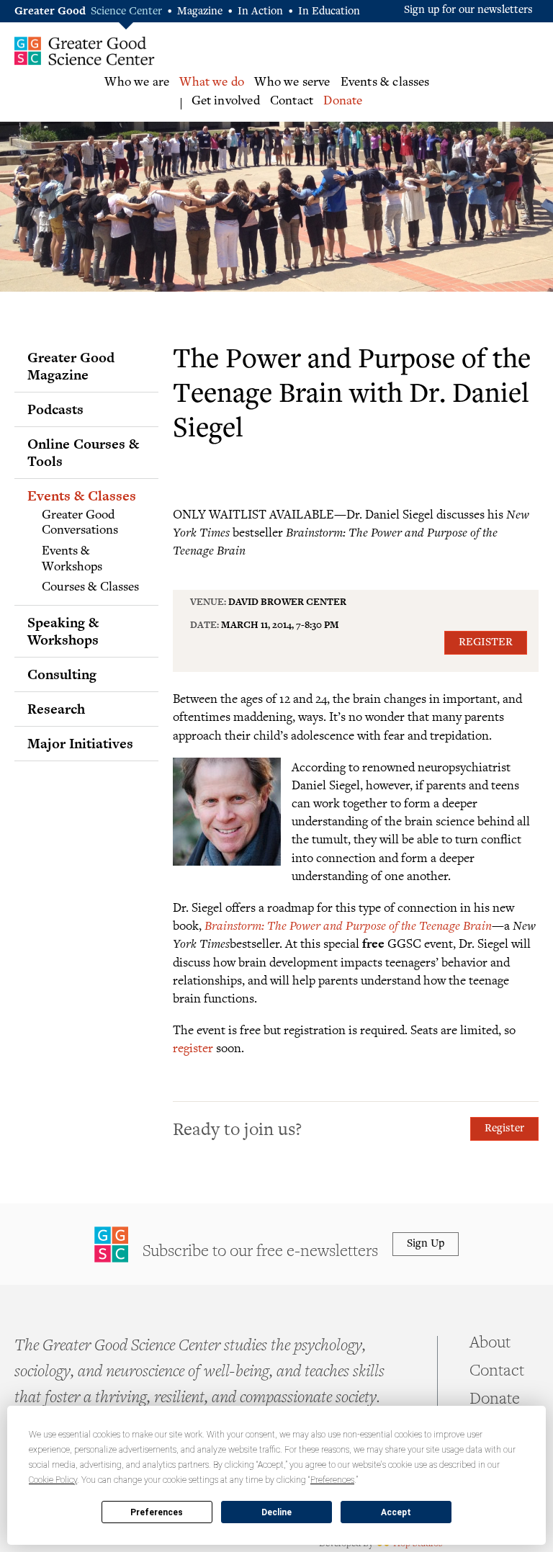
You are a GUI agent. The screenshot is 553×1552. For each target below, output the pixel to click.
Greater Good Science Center (84, 50)
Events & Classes (81, 495)
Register (486, 643)
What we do (211, 82)
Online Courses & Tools (83, 452)
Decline (276, 1512)
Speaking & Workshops (63, 631)
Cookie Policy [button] (53, 1480)
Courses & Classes (90, 587)
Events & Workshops (72, 559)
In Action (260, 12)
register (193, 1047)
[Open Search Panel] (539, 94)
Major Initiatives (80, 743)
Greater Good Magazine (70, 366)
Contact (291, 101)
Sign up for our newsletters (468, 10)
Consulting (61, 674)
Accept (396, 1512)
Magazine (199, 12)
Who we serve (292, 82)
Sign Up (425, 1244)
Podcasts (55, 409)
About (490, 1344)
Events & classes (385, 82)
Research (56, 708)
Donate (342, 101)
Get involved (226, 101)
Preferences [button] (332, 1480)
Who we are (136, 82)
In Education (329, 12)
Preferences (156, 1512)
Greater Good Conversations (80, 523)
